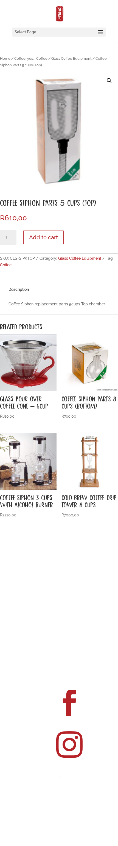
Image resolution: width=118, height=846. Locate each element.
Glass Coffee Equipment (71, 58)
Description (19, 289)
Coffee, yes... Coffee (30, 58)
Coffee (6, 265)
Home (5, 58)
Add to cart (43, 237)
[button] (109, 81)
